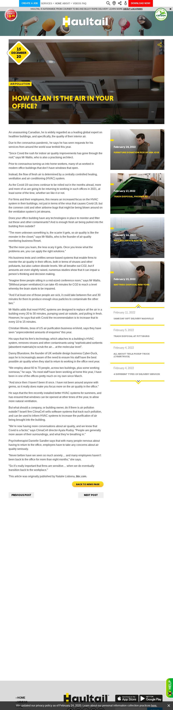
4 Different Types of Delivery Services (137, 374)
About (66, 3)
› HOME (20, 697)
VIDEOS (77, 3)
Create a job (30, 3)
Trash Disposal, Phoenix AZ (131, 196)
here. (154, 705)
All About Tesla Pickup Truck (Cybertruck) (132, 355)
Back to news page (87, 484)
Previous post (21, 495)
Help (169, 688)
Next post (91, 495)
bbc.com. (82, 476)
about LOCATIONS (133, 9)
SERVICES (46, 3)
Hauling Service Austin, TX (130, 240)
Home (58, 3)
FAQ (84, 3)
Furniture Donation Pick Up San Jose (136, 152)
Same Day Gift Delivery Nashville (134, 318)
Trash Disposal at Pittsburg (132, 336)
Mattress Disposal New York (131, 284)
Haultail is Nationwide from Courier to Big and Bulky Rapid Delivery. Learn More (87, 9)
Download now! (140, 3)
